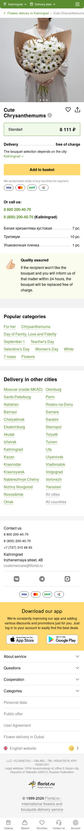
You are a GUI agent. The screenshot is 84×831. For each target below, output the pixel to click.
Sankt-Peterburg (17, 396)
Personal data (15, 702)
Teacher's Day (42, 341)
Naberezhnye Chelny (21, 479)
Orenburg (53, 389)
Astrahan (11, 404)
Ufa (49, 449)
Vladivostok (55, 464)
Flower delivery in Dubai (24, 736)
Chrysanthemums (35, 326)
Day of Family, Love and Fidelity (30, 334)
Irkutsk (9, 434)
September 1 (14, 341)
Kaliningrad (13, 449)
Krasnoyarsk (14, 471)
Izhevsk (10, 441)
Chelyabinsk (14, 419)
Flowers (28, 356)
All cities (53, 494)
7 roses (10, 356)
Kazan (9, 456)
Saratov (52, 419)
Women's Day (46, 349)
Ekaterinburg (14, 426)
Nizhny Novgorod (18, 486)
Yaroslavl (53, 486)
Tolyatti (52, 434)
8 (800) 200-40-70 (18, 217)
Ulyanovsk (54, 456)
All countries (56, 501)
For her (10, 326)
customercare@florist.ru (23, 565)
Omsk (8, 501)
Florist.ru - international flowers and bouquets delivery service (42, 803)
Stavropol (54, 426)
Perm (50, 396)
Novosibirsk (13, 494)
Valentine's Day (17, 349)
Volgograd (54, 471)
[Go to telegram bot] (42, 579)
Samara (52, 411)
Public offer (13, 713)
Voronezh (54, 479)
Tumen (51, 441)
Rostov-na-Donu (59, 404)
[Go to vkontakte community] (16, 579)
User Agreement (17, 725)
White (69, 349)
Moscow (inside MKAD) (23, 389)
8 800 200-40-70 (17, 209)
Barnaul (10, 411)
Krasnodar (12, 464)
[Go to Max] (67, 579)
